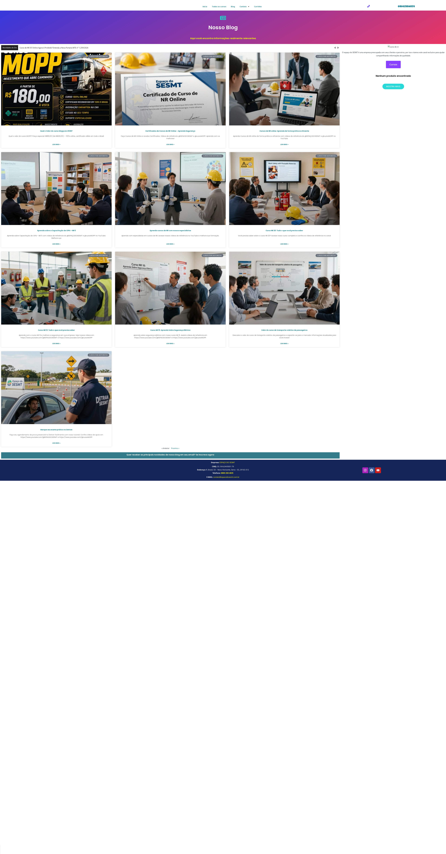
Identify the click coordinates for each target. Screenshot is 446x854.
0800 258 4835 (227, 473)
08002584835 (406, 6)
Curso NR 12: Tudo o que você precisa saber (56, 330)
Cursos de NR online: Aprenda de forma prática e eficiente (284, 131)
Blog (233, 6)
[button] (338, 47)
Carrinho (258, 6)
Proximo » (175, 448)
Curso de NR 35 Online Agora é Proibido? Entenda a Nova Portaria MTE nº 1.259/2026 (148, 48)
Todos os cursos (219, 6)
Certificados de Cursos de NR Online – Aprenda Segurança (170, 131)
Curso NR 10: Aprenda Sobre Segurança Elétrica (170, 330)
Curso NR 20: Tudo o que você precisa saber (284, 230)
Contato (243, 6)
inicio (205, 6)
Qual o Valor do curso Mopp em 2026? (56, 131)
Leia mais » (56, 144)
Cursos (393, 64)
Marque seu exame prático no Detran (56, 430)
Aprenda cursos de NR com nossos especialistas (170, 230)
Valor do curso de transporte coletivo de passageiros (284, 330)
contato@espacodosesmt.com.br (226, 477)
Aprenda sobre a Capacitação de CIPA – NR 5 (56, 230)
